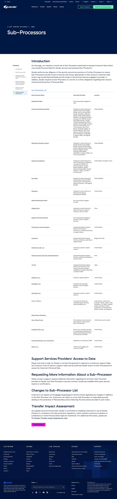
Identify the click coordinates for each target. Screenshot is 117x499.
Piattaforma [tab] (35, 6)
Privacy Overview (38, 424)
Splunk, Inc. (35, 347)
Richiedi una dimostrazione (103, 7)
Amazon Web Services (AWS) (40, 109)
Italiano (108, 2)
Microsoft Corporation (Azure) (40, 143)
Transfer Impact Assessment (20, 93)
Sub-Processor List (20, 72)
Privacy (73, 485)
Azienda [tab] (62, 6)
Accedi (101, 2)
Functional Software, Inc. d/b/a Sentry (43, 340)
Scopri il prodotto (85, 7)
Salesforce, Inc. (36, 277)
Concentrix (35, 238)
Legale (73, 488)
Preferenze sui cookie (77, 494)
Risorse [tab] (55, 6)
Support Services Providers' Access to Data (21, 77)
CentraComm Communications (40, 227)
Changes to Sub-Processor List (20, 88)
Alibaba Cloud (35, 208)
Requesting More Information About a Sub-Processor (20, 83)
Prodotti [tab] (42, 6)
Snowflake (35, 178)
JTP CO (34, 265)
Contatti (93, 2)
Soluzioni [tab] (49, 6)
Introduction (19, 69)
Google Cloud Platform (38, 161)
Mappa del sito (75, 482)
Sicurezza (73, 491)
